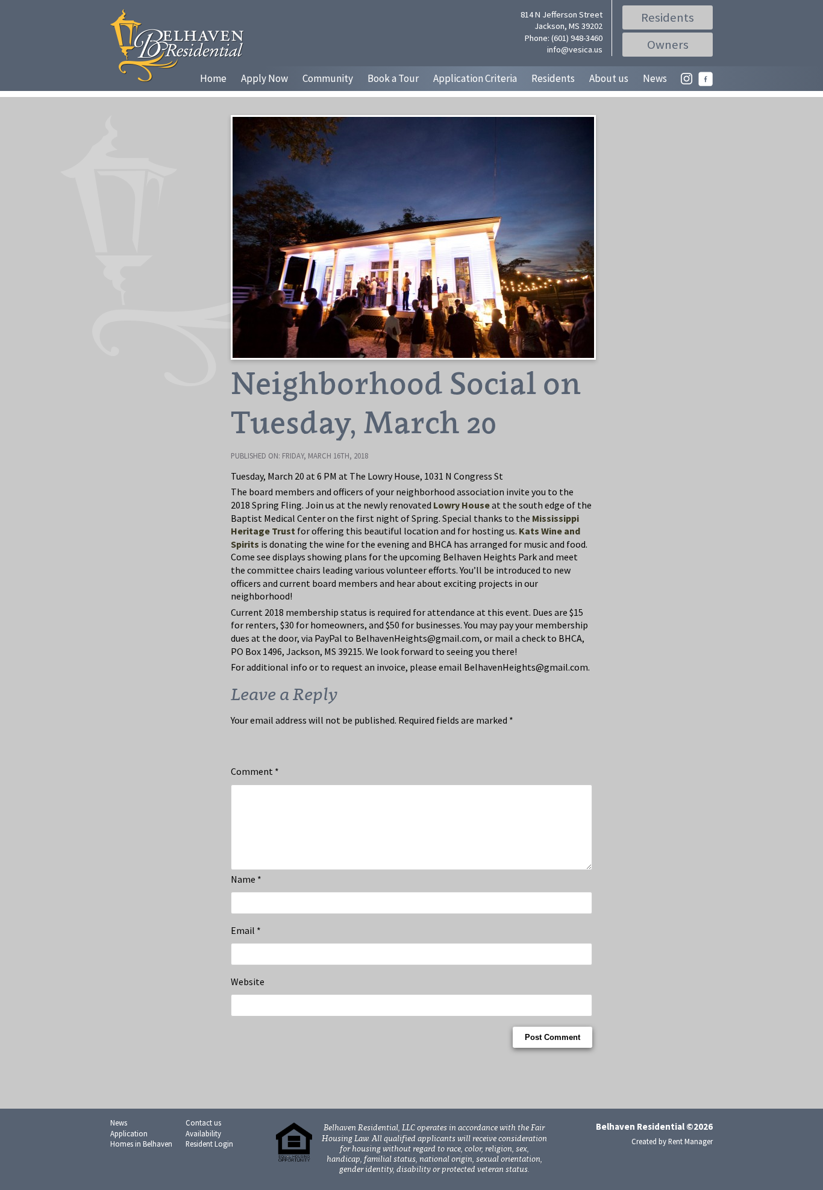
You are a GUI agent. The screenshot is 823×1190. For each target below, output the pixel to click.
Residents (667, 17)
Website (247, 981)
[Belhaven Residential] (177, 45)
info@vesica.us (574, 49)
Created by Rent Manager (672, 1141)
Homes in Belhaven (141, 1143)
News (655, 78)
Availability (203, 1133)
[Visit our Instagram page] (686, 82)
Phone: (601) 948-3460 (563, 38)
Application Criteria (475, 78)
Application (129, 1133)
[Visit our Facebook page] (705, 83)
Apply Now (264, 78)
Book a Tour (393, 78)
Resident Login (209, 1143)
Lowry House (461, 505)
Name (246, 879)
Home (213, 78)
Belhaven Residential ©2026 (654, 1126)
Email (246, 930)
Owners (668, 44)
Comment (255, 771)
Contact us (203, 1122)
